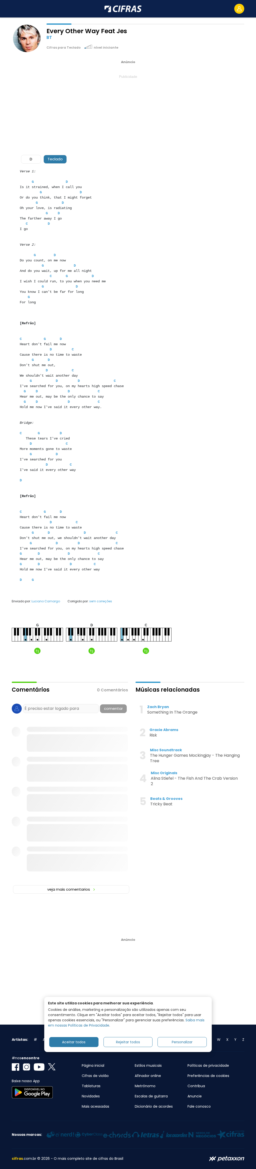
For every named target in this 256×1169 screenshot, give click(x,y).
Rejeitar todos (128, 1042)
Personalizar (182, 1042)
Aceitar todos (74, 1042)
